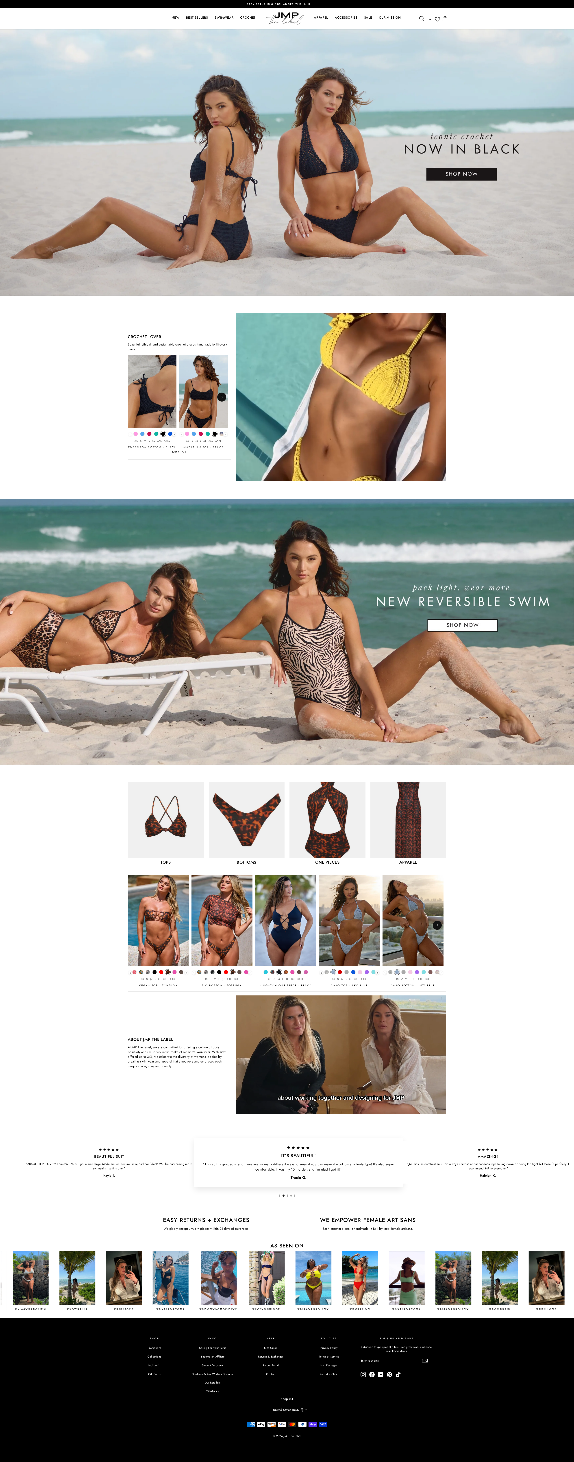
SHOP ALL (179, 452)
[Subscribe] (425, 1360)
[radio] (136, 435)
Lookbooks (154, 1365)
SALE (368, 17)
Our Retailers (213, 1382)
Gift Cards (154, 1374)
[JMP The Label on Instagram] (363, 1374)
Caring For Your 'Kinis (212, 1348)
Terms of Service (329, 1356)
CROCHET (248, 17)
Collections (154, 1356)
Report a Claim (329, 1374)
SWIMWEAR (224, 17)
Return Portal (271, 1365)
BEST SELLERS (197, 17)
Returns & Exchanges (271, 1356)
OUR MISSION (390, 17)
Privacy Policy (328, 1348)
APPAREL (321, 17)
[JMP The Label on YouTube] (380, 1374)
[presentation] (174, 434)
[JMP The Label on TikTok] (398, 1374)
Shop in (287, 1398)
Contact (270, 1374)
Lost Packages (329, 1365)
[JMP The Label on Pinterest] (389, 1374)
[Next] (221, 397)
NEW (175, 17)
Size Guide (271, 1348)
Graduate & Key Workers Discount (212, 1374)
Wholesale (212, 1391)
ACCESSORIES (346, 17)
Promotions (154, 1348)
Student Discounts (213, 1365)
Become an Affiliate (212, 1356)
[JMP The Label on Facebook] (372, 1374)
